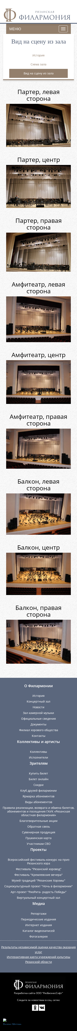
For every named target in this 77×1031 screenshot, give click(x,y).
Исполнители (38, 757)
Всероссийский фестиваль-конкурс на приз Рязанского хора (38, 861)
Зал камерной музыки (38, 713)
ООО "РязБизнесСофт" (49, 993)
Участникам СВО (39, 844)
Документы (38, 724)
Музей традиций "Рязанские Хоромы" (38, 880)
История (38, 55)
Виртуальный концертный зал (38, 898)
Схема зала (38, 64)
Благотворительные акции (38, 821)
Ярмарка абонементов (38, 796)
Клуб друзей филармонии (38, 790)
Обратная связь (38, 826)
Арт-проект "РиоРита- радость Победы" (39, 892)
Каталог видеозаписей (39, 931)
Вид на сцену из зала (39, 73)
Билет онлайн (38, 779)
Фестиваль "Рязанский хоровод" (38, 869)
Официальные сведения (38, 719)
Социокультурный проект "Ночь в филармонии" (38, 886)
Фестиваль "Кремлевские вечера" (38, 875)
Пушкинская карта (38, 838)
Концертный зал (38, 701)
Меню (15, 28)
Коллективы (38, 752)
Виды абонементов (38, 802)
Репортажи (38, 914)
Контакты (38, 736)
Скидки (38, 785)
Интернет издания (38, 925)
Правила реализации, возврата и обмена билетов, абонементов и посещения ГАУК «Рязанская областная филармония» (38, 811)
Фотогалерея (38, 936)
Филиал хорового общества (38, 730)
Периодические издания (38, 919)
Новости (38, 707)
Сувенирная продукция (38, 832)
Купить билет (38, 773)
